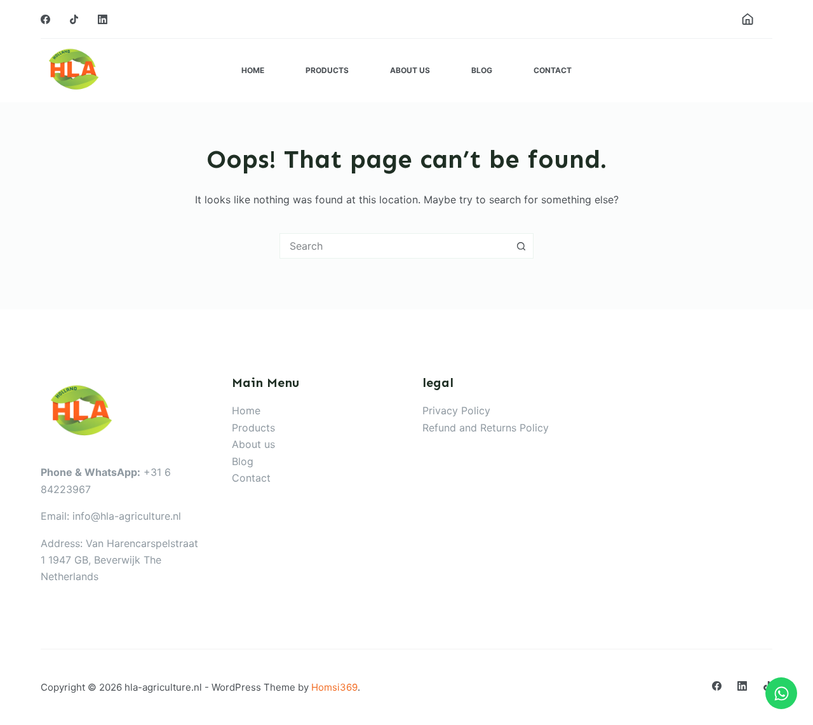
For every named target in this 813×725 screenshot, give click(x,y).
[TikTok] (74, 19)
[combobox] (394, 246)
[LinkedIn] (102, 19)
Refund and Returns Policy (485, 427)
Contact (553, 70)
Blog (481, 70)
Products (327, 70)
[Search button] (521, 246)
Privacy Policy (456, 410)
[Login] (747, 19)
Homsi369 (334, 687)
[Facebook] (45, 19)
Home (252, 70)
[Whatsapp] (781, 693)
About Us (410, 70)
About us (253, 444)
